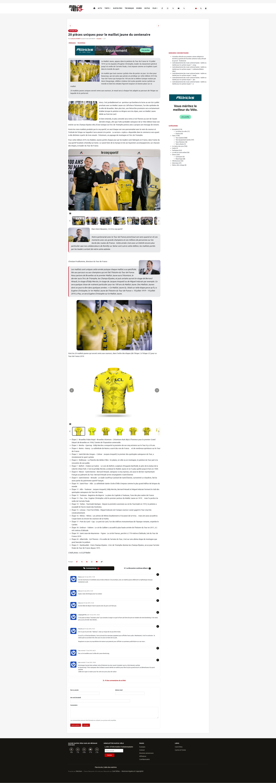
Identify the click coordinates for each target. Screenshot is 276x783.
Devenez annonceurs (146, 753)
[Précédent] (70, 220)
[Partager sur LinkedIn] (87, 562)
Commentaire (73, 705)
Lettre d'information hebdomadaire (119, 747)
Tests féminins (180, 142)
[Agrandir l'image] (114, 180)
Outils (147, 8)
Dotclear (79, 771)
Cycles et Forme (180, 750)
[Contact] (196, 8)
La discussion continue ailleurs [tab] (138, 568)
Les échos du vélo (181, 131)
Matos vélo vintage (178, 165)
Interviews (175, 163)
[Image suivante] (157, 180)
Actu (100, 8)
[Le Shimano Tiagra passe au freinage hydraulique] (70, 26)
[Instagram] (167, 8)
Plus (154, 8)
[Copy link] (102, 562)
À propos (142, 747)
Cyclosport (179, 157)
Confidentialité (144, 759)
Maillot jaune (72, 43)
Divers (139, 8)
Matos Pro (117, 8)
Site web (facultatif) (75, 697)
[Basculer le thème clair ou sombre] (206, 8)
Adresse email (119, 690)
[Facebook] (162, 8)
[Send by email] (97, 562)
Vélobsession (176, 161)
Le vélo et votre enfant (179, 152)
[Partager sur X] (82, 562)
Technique (129, 8)
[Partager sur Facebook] (77, 562)
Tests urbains (180, 144)
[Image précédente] (72, 180)
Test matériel (180, 138)
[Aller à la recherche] (201, 8)
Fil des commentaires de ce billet (115, 680)
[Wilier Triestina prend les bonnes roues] (158, 26)
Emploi (178, 133)
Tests (107, 8)
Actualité (99, 38)
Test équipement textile (183, 140)
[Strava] (184, 8)
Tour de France (81, 43)
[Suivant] (158, 220)
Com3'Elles (178, 747)
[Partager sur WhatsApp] (92, 562)
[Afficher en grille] (70, 213)
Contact (142, 750)
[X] (173, 8)
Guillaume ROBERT (75, 38)
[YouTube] (178, 8)
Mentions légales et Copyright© (132, 771)
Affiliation (142, 756)
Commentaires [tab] (92, 568)
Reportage (179, 159)
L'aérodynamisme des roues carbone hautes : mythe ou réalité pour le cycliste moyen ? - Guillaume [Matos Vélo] (189, 69)
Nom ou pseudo (74, 690)
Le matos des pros (178, 146)
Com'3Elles (116, 771)
